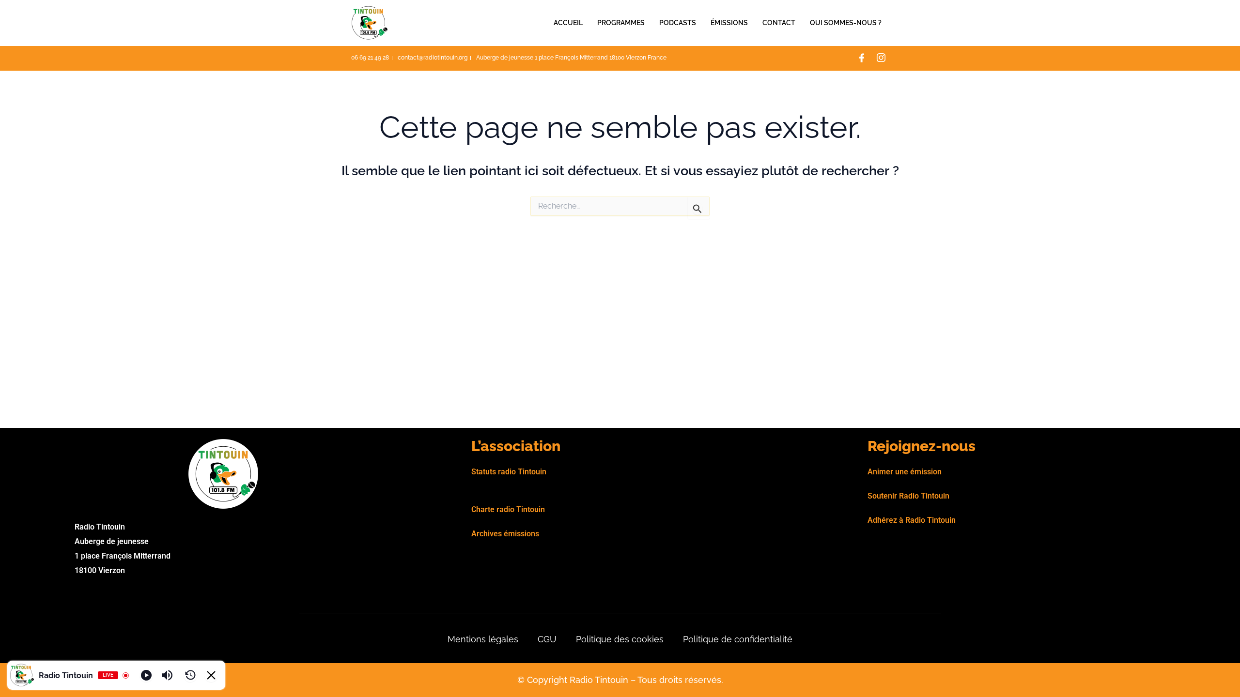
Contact (778, 23)
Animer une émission (905, 471)
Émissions (729, 23)
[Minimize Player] (211, 675)
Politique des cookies (620, 639)
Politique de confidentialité (737, 639)
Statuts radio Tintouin (508, 471)
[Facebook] (861, 58)
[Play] (146, 675)
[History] (190, 675)
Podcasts (677, 23)
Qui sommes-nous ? (846, 23)
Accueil (568, 23)
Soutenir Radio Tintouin (908, 495)
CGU (547, 639)
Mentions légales (483, 639)
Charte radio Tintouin (508, 509)
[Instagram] (881, 58)
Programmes (621, 23)
